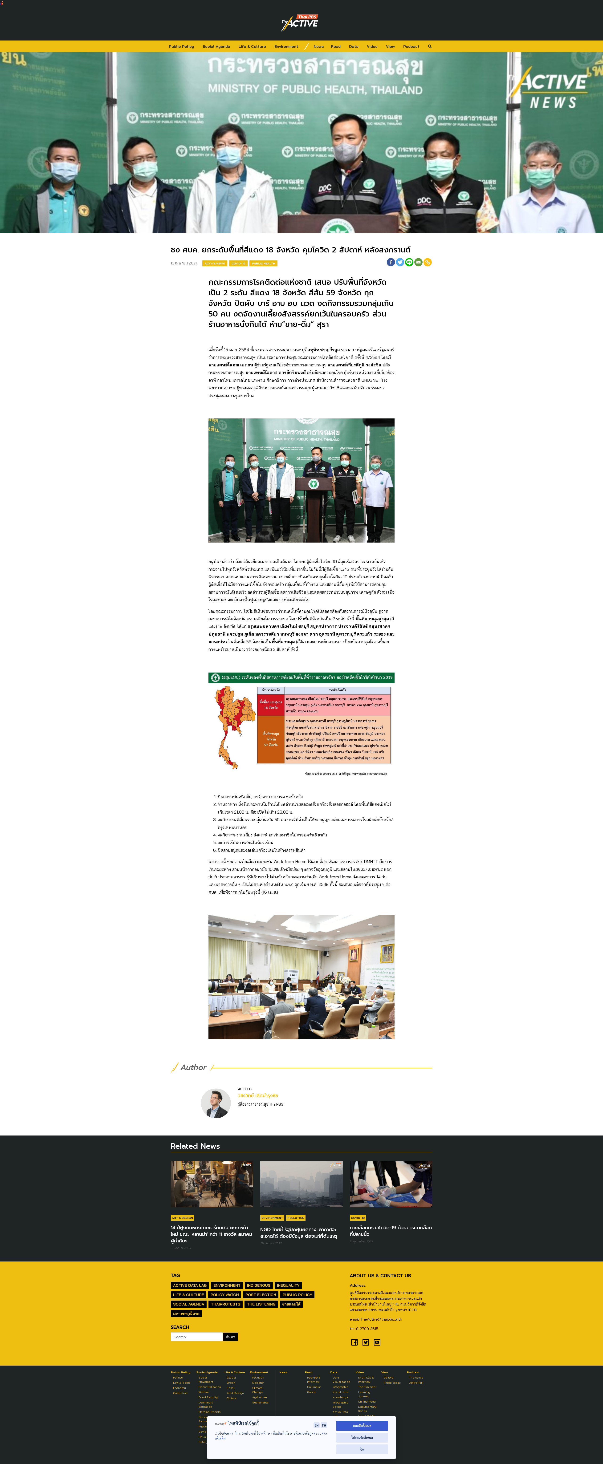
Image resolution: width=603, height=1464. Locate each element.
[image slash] (306, 46)
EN (316, 1425)
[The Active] (299, 23)
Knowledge (340, 1397)
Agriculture (259, 1397)
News (319, 46)
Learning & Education (206, 1404)
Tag (175, 1275)
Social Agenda (216, 46)
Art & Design (182, 1218)
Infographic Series (340, 1404)
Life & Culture (252, 46)
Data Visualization (341, 1379)
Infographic (340, 1387)
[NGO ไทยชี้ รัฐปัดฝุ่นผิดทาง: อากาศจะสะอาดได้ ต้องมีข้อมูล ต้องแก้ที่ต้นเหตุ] (301, 1186)
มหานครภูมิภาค (186, 1313)
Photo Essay (392, 1382)
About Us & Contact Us (380, 1275)
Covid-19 (238, 263)
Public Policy (181, 46)
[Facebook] (391, 262)
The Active (416, 1377)
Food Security (208, 1397)
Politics (178, 1377)
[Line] (409, 262)
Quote (311, 1392)
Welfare (204, 1392)
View (390, 46)
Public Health (263, 263)
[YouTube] (377, 1342)
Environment (286, 46)
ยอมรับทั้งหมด (362, 1426)
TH (324, 1425)
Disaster (258, 1382)
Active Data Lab (190, 1285)
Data (354, 46)
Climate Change (257, 1390)
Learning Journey (364, 1394)
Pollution (295, 1218)
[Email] (418, 262)
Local (230, 1388)
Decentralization (210, 1387)
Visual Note (340, 1392)
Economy (179, 1388)
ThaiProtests (225, 1304)
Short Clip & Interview (366, 1379)
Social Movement (206, 1379)
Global (231, 1377)
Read (336, 46)
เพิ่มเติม (220, 1438)
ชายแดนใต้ (291, 1304)
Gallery (388, 1377)
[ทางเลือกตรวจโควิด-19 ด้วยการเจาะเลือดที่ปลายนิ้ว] (391, 1186)
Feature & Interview (313, 1379)
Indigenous (258, 1285)
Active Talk (416, 1382)
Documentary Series (367, 1409)
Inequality (288, 1285)
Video (372, 46)
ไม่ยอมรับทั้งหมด (362, 1438)
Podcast (411, 46)
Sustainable (260, 1402)
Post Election (260, 1294)
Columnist (314, 1387)
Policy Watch (225, 1294)
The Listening (261, 1304)
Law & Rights (182, 1382)
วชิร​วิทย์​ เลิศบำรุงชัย (258, 1095)
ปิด (362, 1449)
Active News (215, 263)
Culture (231, 1398)
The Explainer (367, 1387)
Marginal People (210, 1412)
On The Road (367, 1401)
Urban (231, 1382)
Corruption (180, 1393)
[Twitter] (400, 262)
